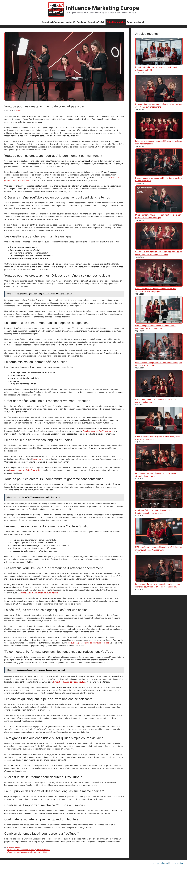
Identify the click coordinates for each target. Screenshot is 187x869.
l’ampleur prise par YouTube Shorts (98, 431)
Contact (156, 863)
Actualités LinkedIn (136, 22)
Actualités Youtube (116, 22)
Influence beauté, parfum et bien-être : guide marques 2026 (28, 850)
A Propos (164, 863)
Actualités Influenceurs (53, 22)
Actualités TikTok (96, 22)
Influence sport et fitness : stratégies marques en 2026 (27, 852)
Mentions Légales (176, 863)
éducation (36, 459)
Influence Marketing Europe (102, 8)
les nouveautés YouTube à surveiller (24, 470)
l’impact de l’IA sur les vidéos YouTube (69, 682)
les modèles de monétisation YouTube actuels (38, 593)
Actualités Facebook (76, 22)
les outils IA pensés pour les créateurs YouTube (88, 643)
